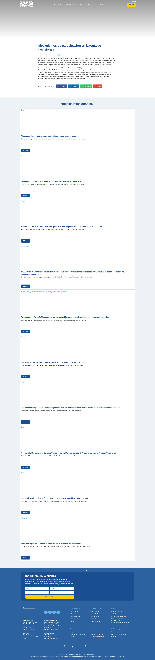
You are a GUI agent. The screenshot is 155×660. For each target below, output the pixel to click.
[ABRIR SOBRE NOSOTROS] (62, 4)
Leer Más (25, 150)
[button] (61, 86)
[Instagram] (46, 612)
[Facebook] (50, 612)
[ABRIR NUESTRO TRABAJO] (76, 4)
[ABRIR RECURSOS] (94, 4)
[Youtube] (58, 612)
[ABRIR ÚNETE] (84, 4)
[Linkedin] (54, 612)
